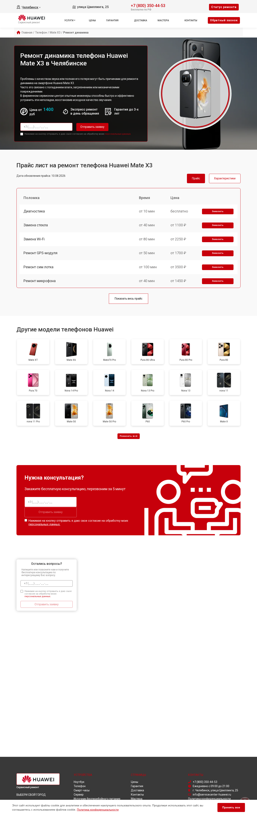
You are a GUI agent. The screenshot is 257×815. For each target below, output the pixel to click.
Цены (92, 20)
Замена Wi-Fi (34, 239)
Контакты (191, 20)
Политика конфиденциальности (98, 809)
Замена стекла (35, 225)
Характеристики (225, 178)
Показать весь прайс (128, 298)
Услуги (68, 20)
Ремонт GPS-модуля (40, 253)
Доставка (140, 20)
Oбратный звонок (224, 20)
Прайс (196, 178)
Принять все (231, 807)
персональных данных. (118, 134)
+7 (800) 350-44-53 (148, 5)
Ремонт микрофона (39, 281)
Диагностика (34, 211)
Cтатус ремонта (224, 7)
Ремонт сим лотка (38, 267)
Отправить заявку (92, 126)
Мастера (163, 20)
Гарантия (112, 20)
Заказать (218, 211)
